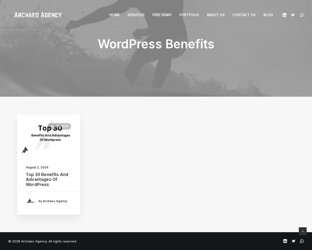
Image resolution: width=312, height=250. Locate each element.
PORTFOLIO (189, 15)
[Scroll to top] (303, 231)
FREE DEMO (162, 15)
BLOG (268, 15)
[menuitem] (114, 15)
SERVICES (136, 15)
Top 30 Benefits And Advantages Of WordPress (47, 179)
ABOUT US (216, 15)
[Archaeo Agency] (38, 15)
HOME (114, 15)
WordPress (59, 126)
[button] (285, 15)
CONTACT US (244, 15)
